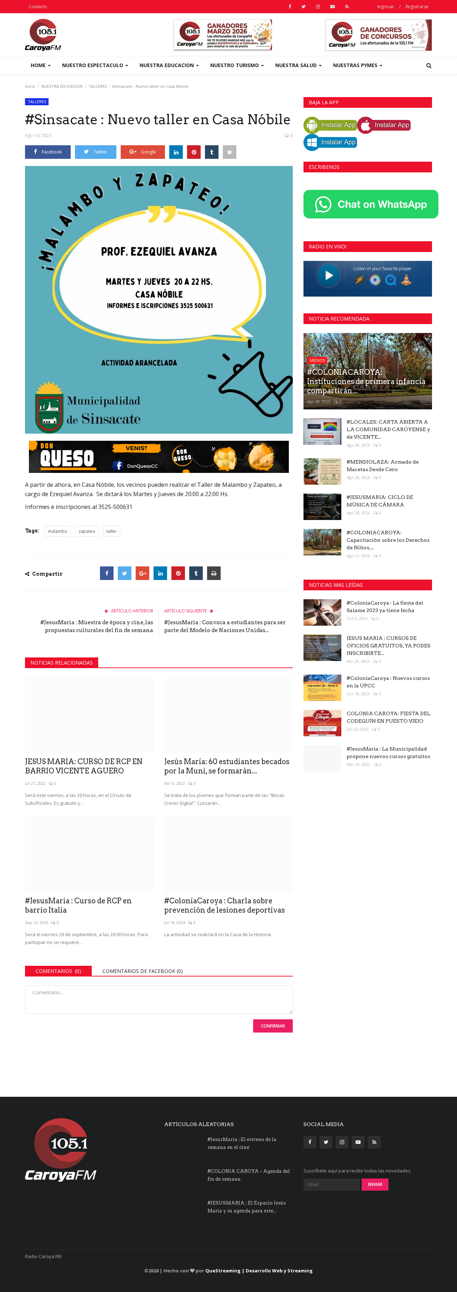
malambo (57, 531)
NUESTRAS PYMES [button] (356, 65)
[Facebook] (107, 573)
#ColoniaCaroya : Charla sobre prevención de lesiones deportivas (224, 905)
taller (111, 531)
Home (39, 65)
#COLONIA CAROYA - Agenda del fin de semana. (248, 1175)
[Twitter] (124, 573)
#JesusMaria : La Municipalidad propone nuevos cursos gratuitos (388, 752)
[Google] (142, 573)
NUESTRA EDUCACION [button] (167, 65)
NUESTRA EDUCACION (61, 86)
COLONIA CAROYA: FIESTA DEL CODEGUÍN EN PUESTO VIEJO (389, 717)
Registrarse (417, 7)
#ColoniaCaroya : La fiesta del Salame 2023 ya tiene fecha (385, 606)
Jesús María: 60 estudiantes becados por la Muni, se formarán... (227, 766)
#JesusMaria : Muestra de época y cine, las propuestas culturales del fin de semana (96, 626)
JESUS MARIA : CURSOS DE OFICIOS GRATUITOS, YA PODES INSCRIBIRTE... (389, 645)
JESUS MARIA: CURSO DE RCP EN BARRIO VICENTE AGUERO (83, 766)
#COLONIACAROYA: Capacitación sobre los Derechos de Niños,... (388, 540)
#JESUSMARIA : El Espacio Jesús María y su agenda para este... (246, 1206)
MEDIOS (317, 360)
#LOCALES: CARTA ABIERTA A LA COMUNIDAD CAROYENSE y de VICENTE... (388, 429)
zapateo (87, 531)
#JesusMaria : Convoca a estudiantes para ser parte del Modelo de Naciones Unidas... (225, 626)
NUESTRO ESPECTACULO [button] (93, 65)
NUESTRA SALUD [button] (296, 65)
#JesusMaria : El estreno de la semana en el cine (241, 1143)
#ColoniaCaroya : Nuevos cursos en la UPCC (388, 681)
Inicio (30, 86)
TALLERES (98, 86)
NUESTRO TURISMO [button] (235, 65)
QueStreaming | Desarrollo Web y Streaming (259, 1270)
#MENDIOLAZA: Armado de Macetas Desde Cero (383, 465)
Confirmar (273, 1026)
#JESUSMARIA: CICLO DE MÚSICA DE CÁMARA (380, 501)
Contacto (38, 7)
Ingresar (385, 7)
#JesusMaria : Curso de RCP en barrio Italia (78, 905)
